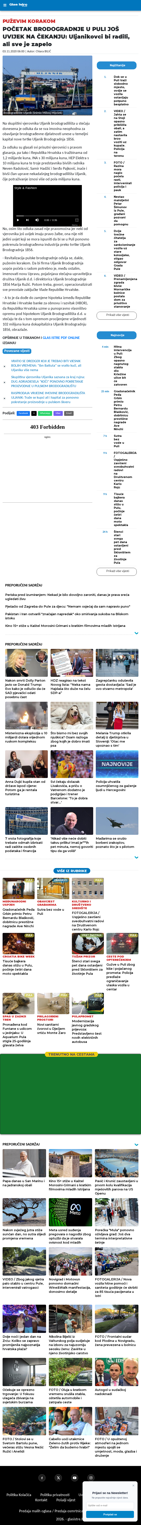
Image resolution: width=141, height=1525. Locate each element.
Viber (58, 413)
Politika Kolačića (19, 1495)
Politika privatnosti (54, 1495)
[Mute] (37, 220)
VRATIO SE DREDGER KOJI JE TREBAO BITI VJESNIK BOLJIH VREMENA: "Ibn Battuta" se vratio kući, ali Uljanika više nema (46, 366)
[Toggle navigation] (4, 5)
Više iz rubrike (72, 871)
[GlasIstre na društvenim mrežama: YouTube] (78, 1477)
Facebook (23, 413)
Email (69, 413)
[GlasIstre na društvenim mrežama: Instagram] (95, 1477)
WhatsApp (45, 413)
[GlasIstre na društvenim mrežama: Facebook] (46, 1477)
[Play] (18, 220)
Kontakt (41, 1500)
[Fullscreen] (77, 220)
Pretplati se (110, 1514)
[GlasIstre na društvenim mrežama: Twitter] (62, 1477)
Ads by (75, 225)
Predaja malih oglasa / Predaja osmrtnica (51, 1511)
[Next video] (27, 220)
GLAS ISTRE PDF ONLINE (61, 338)
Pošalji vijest (66, 1500)
